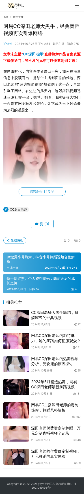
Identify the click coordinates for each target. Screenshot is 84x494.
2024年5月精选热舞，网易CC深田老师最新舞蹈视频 (54, 384)
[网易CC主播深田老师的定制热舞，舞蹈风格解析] (16, 410)
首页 (6, 17)
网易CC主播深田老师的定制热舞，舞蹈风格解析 (54, 407)
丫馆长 (7, 43)
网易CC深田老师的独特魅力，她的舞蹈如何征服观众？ (56, 338)
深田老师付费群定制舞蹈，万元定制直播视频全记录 (56, 431)
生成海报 (16, 240)
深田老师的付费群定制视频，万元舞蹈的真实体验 (56, 454)
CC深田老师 (33, 54)
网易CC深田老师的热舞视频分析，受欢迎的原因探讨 (54, 361)
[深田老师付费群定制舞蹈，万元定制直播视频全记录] (16, 434)
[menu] (77, 6)
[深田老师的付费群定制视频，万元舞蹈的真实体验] (16, 457)
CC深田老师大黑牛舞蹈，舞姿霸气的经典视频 (54, 315)
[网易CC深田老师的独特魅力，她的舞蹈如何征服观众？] (16, 341)
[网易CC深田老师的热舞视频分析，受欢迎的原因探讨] (16, 364)
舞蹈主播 (58, 43)
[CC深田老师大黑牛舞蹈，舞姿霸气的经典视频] (16, 318)
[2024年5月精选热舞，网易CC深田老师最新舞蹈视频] (16, 387)
